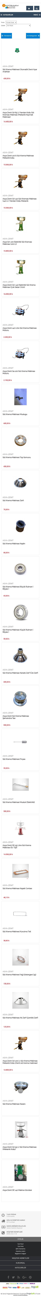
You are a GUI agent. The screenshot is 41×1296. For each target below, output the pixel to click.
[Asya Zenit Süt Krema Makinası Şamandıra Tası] (20, 699)
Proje (30, 1293)
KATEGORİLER (8, 15)
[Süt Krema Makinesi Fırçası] (20, 742)
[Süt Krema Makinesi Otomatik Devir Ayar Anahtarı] (20, 52)
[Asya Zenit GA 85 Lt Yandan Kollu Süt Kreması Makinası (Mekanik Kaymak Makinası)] (20, 95)
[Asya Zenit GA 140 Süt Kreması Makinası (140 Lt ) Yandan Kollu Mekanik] (20, 181)
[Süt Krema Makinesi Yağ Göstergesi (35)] (20, 957)
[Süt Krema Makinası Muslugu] (20, 397)
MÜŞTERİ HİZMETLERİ (20, 1258)
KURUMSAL (20, 1263)
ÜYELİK (20, 1239)
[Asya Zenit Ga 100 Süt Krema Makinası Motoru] (20, 354)
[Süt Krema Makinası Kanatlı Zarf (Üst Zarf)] (20, 655)
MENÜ (36, 15)
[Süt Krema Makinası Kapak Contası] (20, 871)
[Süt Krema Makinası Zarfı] (20, 483)
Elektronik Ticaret (18, 1294)
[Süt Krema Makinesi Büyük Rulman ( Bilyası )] (20, 569)
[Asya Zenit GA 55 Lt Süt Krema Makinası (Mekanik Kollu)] (20, 1130)
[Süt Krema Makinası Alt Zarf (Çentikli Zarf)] (20, 1000)
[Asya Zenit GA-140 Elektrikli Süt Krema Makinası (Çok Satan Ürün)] (20, 268)
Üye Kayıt (20, 1244)
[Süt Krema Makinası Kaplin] (20, 526)
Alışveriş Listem (20, 1251)
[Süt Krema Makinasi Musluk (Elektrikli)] (20, 785)
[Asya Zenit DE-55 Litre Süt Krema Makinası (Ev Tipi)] (20, 828)
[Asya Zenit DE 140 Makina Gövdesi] (20, 1173)
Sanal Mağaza (7, 1294)
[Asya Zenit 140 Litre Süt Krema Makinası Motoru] (20, 311)
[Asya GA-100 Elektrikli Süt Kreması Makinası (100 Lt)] (20, 224)
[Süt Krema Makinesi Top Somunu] (20, 440)
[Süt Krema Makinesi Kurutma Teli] (20, 914)
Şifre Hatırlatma (20, 1249)
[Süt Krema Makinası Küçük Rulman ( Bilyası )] (20, 612)
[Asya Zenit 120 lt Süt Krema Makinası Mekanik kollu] (20, 138)
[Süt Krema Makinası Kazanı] (20, 1087)
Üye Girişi (21, 1246)
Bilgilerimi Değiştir (20, 1253)
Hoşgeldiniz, (35, 1)
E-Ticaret (37, 1294)
